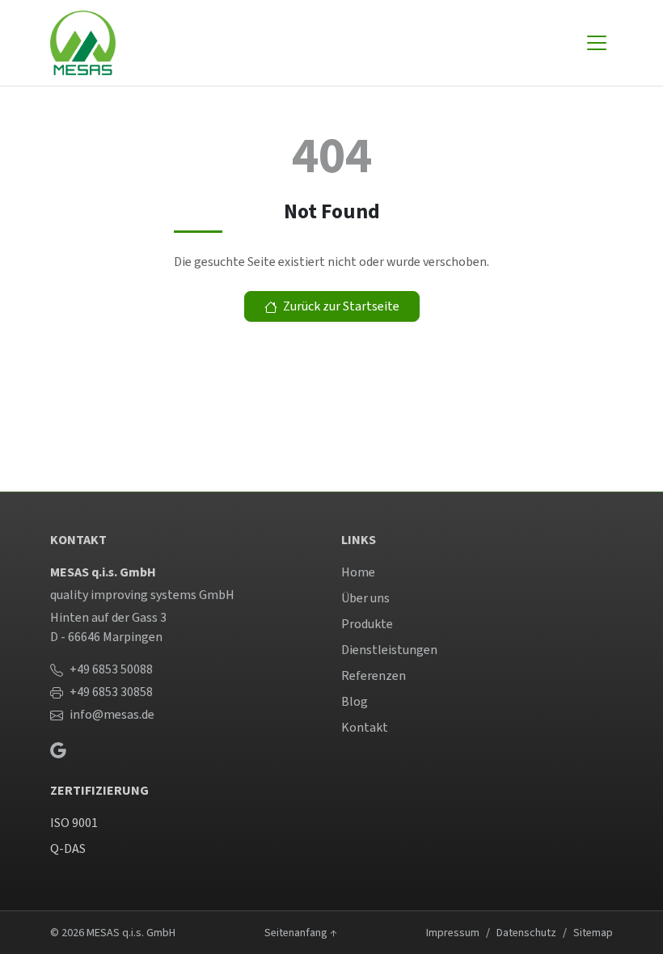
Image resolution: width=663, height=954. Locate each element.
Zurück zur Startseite (340, 306)
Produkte (367, 623)
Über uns (365, 597)
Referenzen (373, 675)
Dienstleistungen (389, 649)
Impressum (452, 932)
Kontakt (364, 727)
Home (358, 572)
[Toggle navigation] (597, 43)
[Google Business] (58, 749)
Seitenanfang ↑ (300, 932)
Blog (354, 701)
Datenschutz (526, 932)
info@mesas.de (112, 714)
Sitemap (593, 932)
